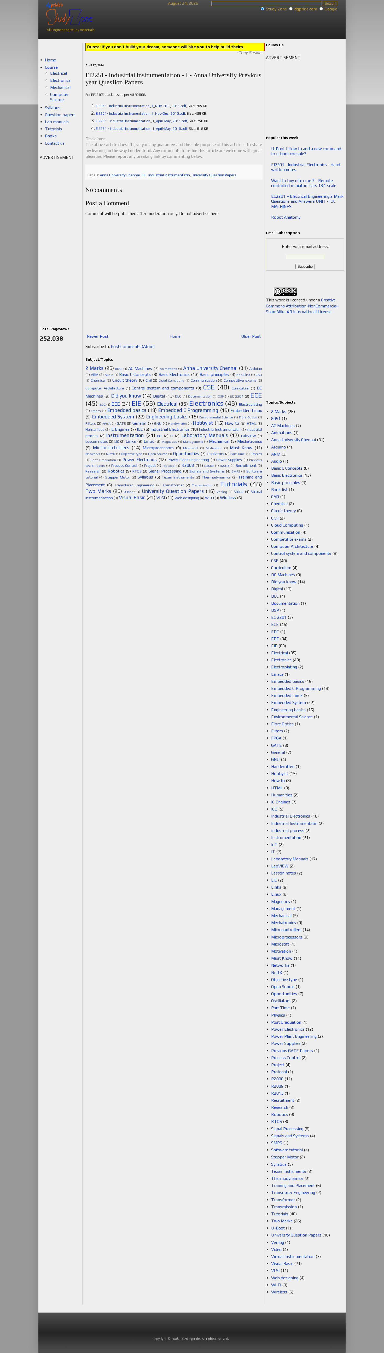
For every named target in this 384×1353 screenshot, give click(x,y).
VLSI (160, 497)
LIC (116, 441)
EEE (115, 404)
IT (171, 436)
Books (51, 135)
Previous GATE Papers (292, 1050)
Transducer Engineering (134, 485)
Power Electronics (139, 459)
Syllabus (145, 477)
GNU (157, 423)
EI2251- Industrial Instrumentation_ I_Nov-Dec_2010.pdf (140, 113)
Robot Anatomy (285, 217)
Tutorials (233, 484)
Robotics (116, 471)
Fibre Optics (248, 417)
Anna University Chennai (120, 175)
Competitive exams (240, 380)
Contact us (55, 143)
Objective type (131, 454)
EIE (144, 175)
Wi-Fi (209, 498)
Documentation (200, 396)
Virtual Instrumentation (293, 1256)
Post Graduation (103, 460)
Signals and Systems (207, 471)
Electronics (206, 403)
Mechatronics (249, 441)
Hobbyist (203, 423)
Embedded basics (126, 410)
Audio (109, 375)
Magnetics (169, 442)
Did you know (126, 396)
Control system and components (163, 388)
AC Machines (140, 368)
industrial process (287, 830)
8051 (119, 369)
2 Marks (94, 368)
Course (51, 67)
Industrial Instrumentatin (169, 175)
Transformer (173, 485)
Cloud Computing (171, 380)
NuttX (110, 454)
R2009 (209, 466)
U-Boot (129, 492)
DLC (178, 396)
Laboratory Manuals (204, 435)
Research (93, 471)
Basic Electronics (174, 374)
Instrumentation (125, 435)
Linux (149, 441)
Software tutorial (287, 1149)
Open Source (157, 454)
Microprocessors (158, 447)
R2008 (188, 465)
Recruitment (246, 465)
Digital (159, 396)
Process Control (124, 465)
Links (131, 441)
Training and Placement (293, 1185)
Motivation (214, 448)
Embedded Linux (246, 410)
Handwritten (177, 423)
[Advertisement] (61, 238)
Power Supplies (229, 460)
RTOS (137, 471)
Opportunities (186, 453)
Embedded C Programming (188, 410)
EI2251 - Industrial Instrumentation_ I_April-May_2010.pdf (141, 129)
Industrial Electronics (169, 429)
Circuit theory (124, 380)
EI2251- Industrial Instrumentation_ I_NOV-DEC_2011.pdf (141, 106)
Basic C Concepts (135, 374)
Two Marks (98, 491)
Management (193, 442)
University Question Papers (214, 175)
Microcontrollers (111, 447)
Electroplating (250, 404)
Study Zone (276, 9)
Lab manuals (57, 121)
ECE (256, 395)
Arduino (255, 368)
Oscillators (215, 454)
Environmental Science (216, 417)
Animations (168, 369)
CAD (259, 375)
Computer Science (59, 97)
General (139, 423)
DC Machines (283, 574)
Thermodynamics (216, 477)
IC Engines (120, 429)
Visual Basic (132, 497)
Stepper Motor (117, 477)
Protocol (168, 466)
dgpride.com (305, 9)
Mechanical (219, 441)
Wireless (228, 497)
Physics (256, 454)
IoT (159, 436)
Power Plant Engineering (188, 460)
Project (150, 465)
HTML (252, 423)
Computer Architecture (104, 388)
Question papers (60, 114)
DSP (221, 396)
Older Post (251, 336)
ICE (140, 429)
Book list (243, 375)
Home (175, 336)
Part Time (237, 454)
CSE (209, 387)
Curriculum (240, 388)
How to (232, 423)
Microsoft (190, 448)
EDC (103, 404)
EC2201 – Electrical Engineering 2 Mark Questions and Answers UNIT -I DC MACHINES (307, 201)
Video (238, 491)
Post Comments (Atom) (133, 346)
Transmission (202, 485)
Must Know (241, 447)
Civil (149, 380)
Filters (90, 423)
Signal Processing (165, 471)
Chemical (98, 380)
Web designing (186, 498)
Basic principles (214, 374)
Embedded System (113, 416)
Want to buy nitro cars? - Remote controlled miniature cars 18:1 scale (303, 183)
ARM (94, 374)
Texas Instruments (178, 477)
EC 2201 (236, 396)
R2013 (224, 466)
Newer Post (97, 336)
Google (331, 9)
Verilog (222, 492)
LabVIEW (248, 436)
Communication (204, 380)
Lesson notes (96, 441)
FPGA (106, 423)
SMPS (236, 471)
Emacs (96, 411)
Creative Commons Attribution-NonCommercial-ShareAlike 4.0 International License (302, 306)
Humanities (94, 429)
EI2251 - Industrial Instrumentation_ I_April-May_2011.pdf (141, 121)
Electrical (167, 404)
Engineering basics (167, 416)
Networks (92, 454)
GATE (121, 423)
